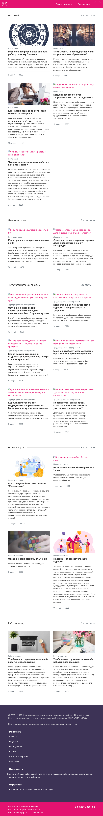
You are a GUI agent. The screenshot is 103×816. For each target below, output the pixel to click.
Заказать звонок (85, 806)
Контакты (14, 761)
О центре (13, 741)
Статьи (12, 751)
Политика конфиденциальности (24, 809)
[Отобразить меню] (97, 3)
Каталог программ (18, 756)
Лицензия (38, 812)
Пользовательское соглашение (23, 806)
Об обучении (15, 746)
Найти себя (14, 15)
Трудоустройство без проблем (24, 285)
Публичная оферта (17, 812)
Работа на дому (16, 623)
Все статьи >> (88, 15)
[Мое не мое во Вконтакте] (9, 793)
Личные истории (17, 220)
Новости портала (17, 447)
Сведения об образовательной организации (31, 789)
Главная (13, 736)
